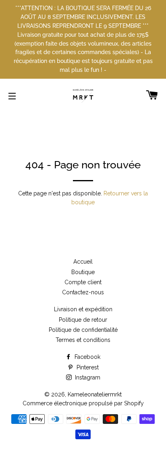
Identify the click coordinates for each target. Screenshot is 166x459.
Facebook (86, 357)
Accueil (83, 261)
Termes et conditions (83, 340)
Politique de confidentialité (83, 330)
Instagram (86, 377)
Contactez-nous (83, 292)
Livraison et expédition (83, 309)
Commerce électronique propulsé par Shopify (83, 403)
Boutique (83, 272)
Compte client (83, 282)
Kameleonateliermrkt (95, 394)
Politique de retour (83, 319)
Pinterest (87, 367)
